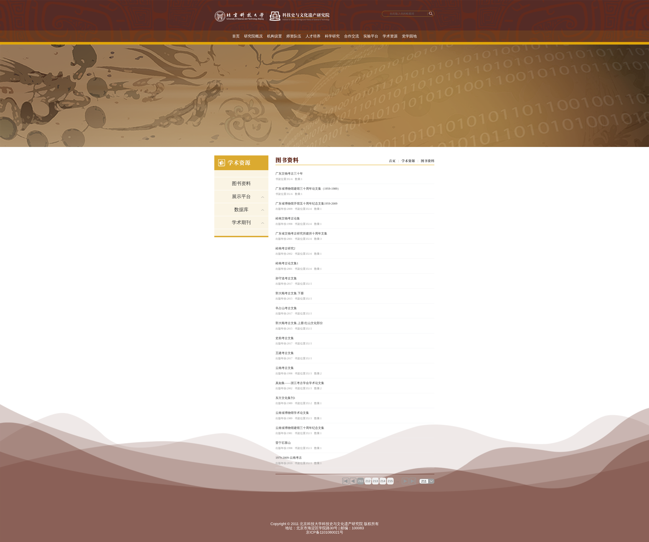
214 (382, 481)
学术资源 (390, 36)
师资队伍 (293, 36)
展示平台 (241, 196)
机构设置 (274, 36)
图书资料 (241, 183)
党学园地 (409, 36)
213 (375, 481)
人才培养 (313, 36)
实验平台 (370, 36)
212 (367, 481)
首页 (236, 36)
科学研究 (332, 36)
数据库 (241, 209)
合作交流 (351, 36)
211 (360, 481)
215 (390, 481)
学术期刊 (241, 222)
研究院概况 (253, 36)
